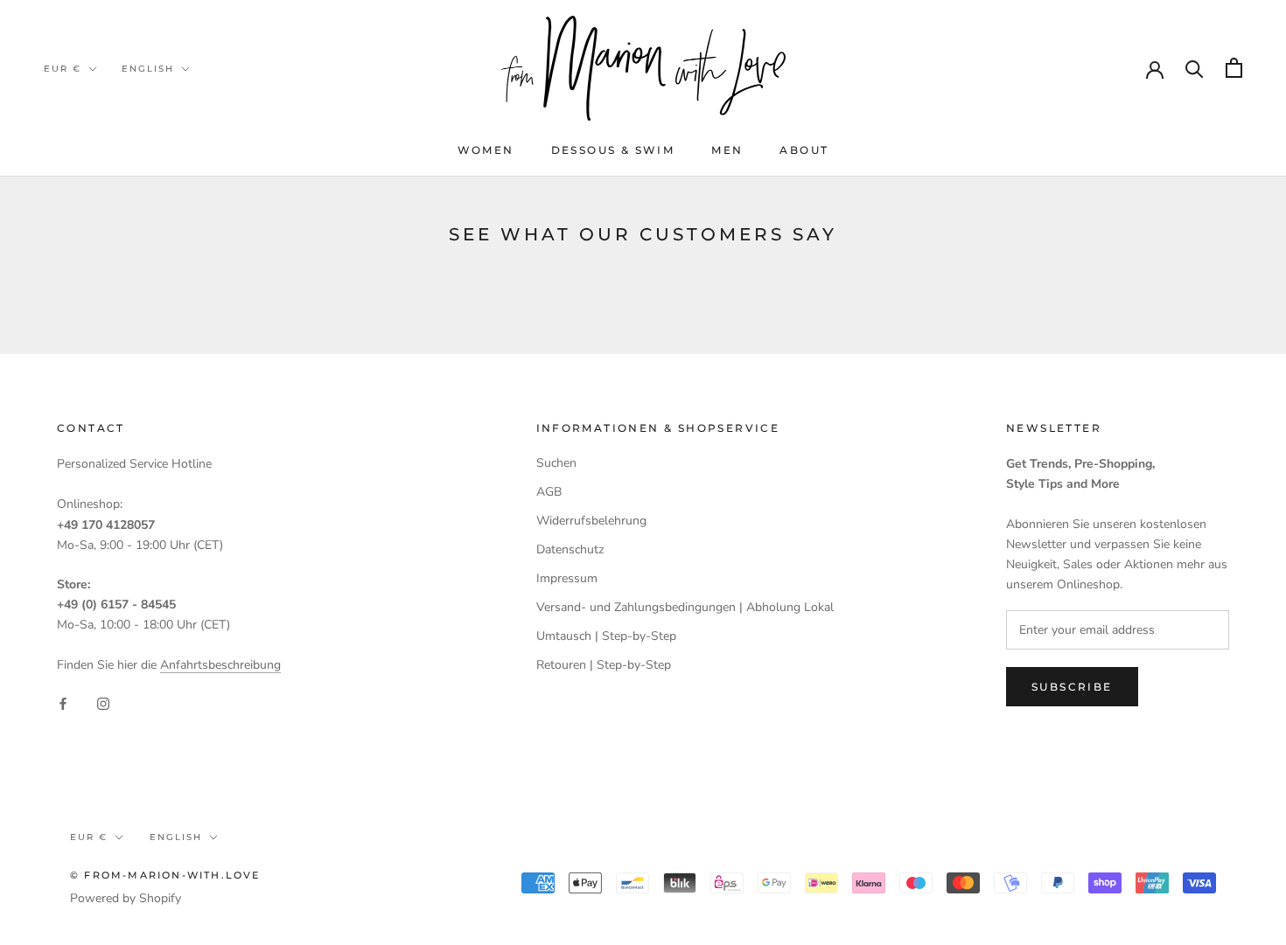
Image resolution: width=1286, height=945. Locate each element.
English (148, 68)
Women (486, 149)
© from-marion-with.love (165, 875)
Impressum (567, 578)
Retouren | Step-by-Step (603, 665)
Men (727, 149)
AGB (549, 491)
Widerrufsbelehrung (591, 520)
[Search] (1194, 68)
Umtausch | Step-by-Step (606, 636)
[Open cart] (1234, 68)
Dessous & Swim (613, 149)
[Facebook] (63, 702)
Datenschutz (570, 549)
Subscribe (1072, 686)
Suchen (556, 463)
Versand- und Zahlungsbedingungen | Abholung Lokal (685, 607)
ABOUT (803, 149)
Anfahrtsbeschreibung (220, 665)
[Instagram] (103, 702)
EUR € (62, 68)
